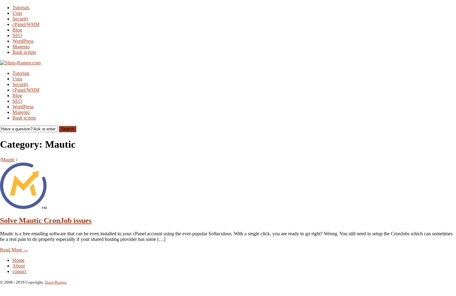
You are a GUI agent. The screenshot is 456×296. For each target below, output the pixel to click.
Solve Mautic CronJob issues (46, 220)
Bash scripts (24, 52)
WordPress (23, 41)
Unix (17, 13)
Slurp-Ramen (56, 282)
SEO (17, 35)
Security (20, 18)
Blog (17, 30)
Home (18, 260)
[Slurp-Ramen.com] (20, 62)
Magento (21, 46)
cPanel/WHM (25, 24)
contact (19, 271)
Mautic (8, 159)
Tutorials (20, 7)
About (18, 265)
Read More (14, 249)
